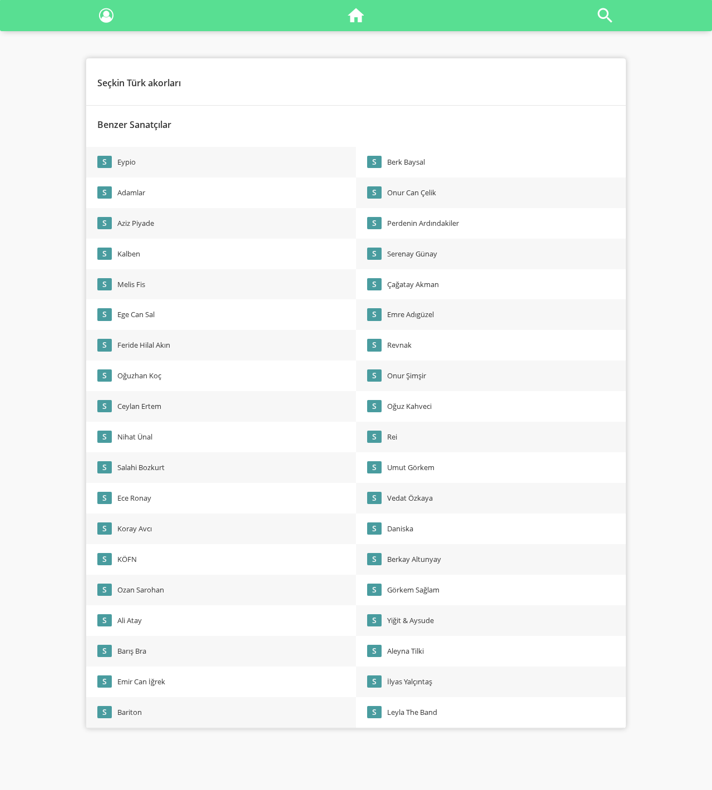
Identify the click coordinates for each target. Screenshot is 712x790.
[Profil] (106, 17)
